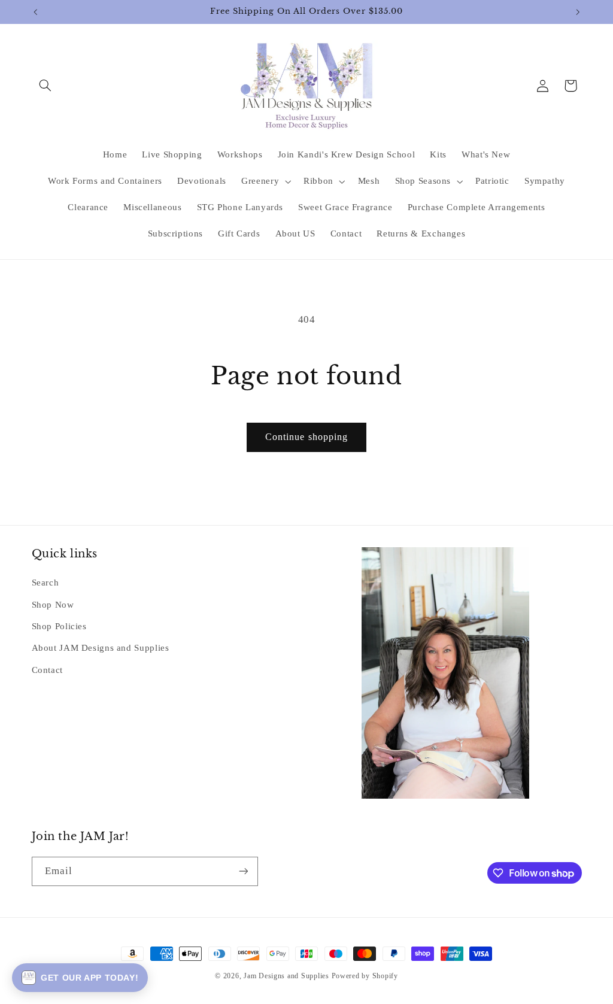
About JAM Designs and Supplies (100, 648)
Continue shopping (306, 437)
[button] (45, 85)
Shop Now (53, 604)
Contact (47, 670)
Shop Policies (59, 626)
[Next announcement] (578, 12)
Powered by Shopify (365, 975)
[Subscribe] (243, 871)
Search (45, 582)
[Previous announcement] (35, 12)
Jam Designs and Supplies (286, 975)
